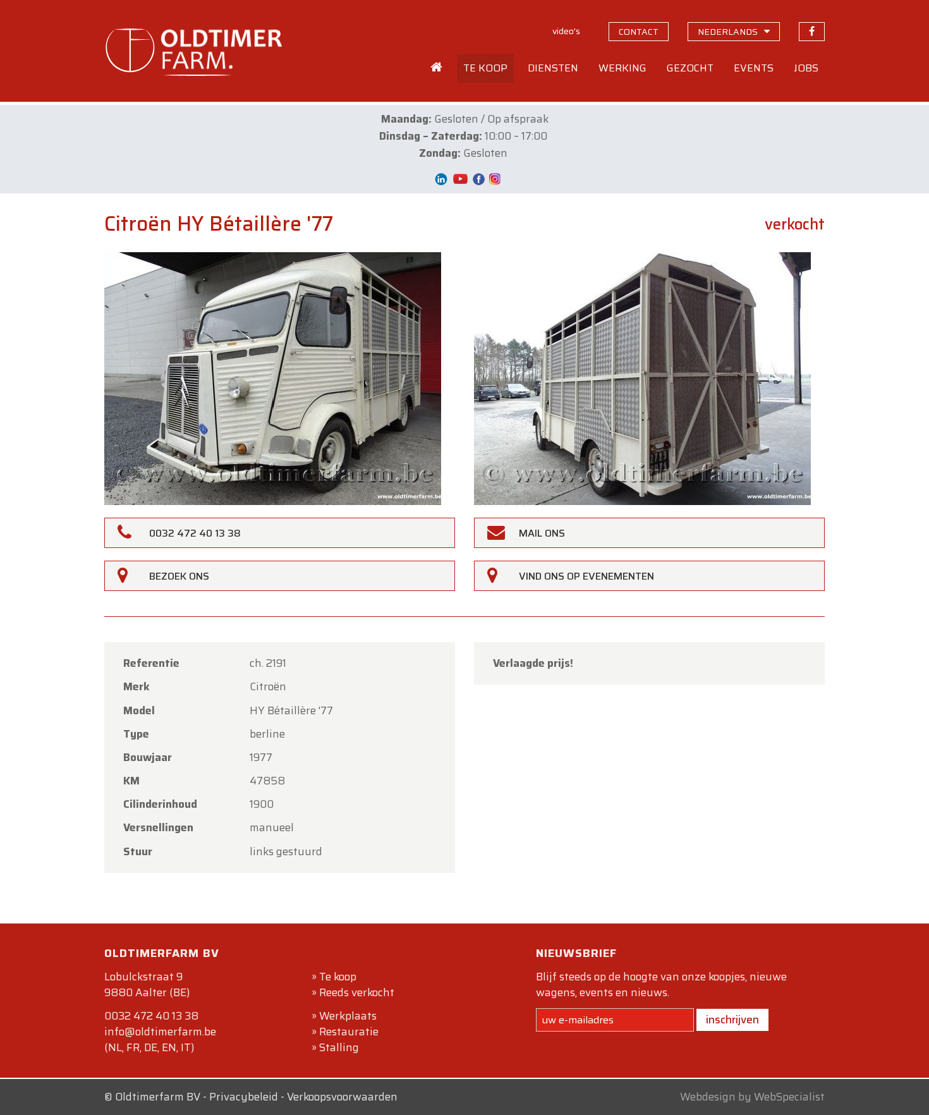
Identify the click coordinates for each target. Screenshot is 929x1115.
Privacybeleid (243, 1096)
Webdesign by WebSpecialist (752, 1096)
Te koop (337, 976)
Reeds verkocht (356, 992)
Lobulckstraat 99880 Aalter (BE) (147, 984)
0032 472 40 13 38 (151, 1016)
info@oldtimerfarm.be (160, 1031)
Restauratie (349, 1031)
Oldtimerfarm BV (157, 1096)
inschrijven (732, 1019)
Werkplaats (348, 1016)
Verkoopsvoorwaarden (342, 1096)
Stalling (339, 1047)
